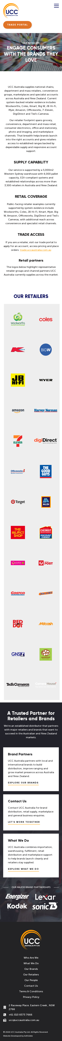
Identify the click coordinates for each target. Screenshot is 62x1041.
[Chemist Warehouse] (45, 532)
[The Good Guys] (45, 471)
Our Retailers (31, 974)
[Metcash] (45, 624)
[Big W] (45, 349)
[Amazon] (17, 410)
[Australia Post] (45, 563)
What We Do (31, 963)
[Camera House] (45, 685)
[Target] (17, 502)
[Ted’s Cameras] (17, 685)
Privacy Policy (31, 997)
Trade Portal (17, 24)
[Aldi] (45, 502)
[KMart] (17, 349)
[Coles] (45, 319)
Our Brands (31, 968)
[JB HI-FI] (17, 380)
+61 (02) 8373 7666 (20, 1014)
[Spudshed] (45, 654)
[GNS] (17, 654)
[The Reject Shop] (17, 532)
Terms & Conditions (31, 991)
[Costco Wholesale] (17, 593)
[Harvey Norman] (45, 410)
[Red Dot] (17, 624)
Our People (31, 980)
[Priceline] (17, 563)
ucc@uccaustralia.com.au (24, 1020)
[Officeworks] (17, 471)
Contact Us (31, 985)
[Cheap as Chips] (45, 593)
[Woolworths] (17, 319)
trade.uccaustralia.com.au (35, 249)
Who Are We (31, 957)
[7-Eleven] (17, 441)
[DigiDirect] (45, 441)
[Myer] (45, 380)
